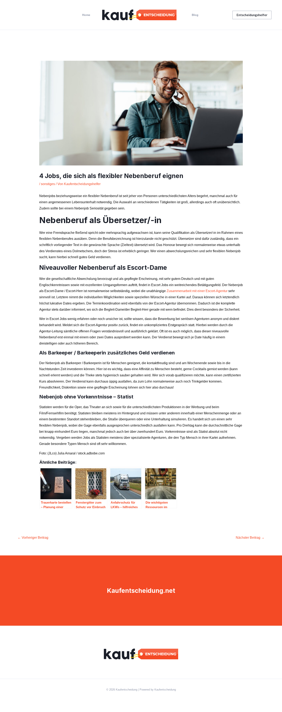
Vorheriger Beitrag (33, 537)
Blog (195, 14)
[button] (251, 15)
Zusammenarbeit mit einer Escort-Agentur (197, 291)
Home (86, 14)
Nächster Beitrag (250, 537)
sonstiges (48, 184)
